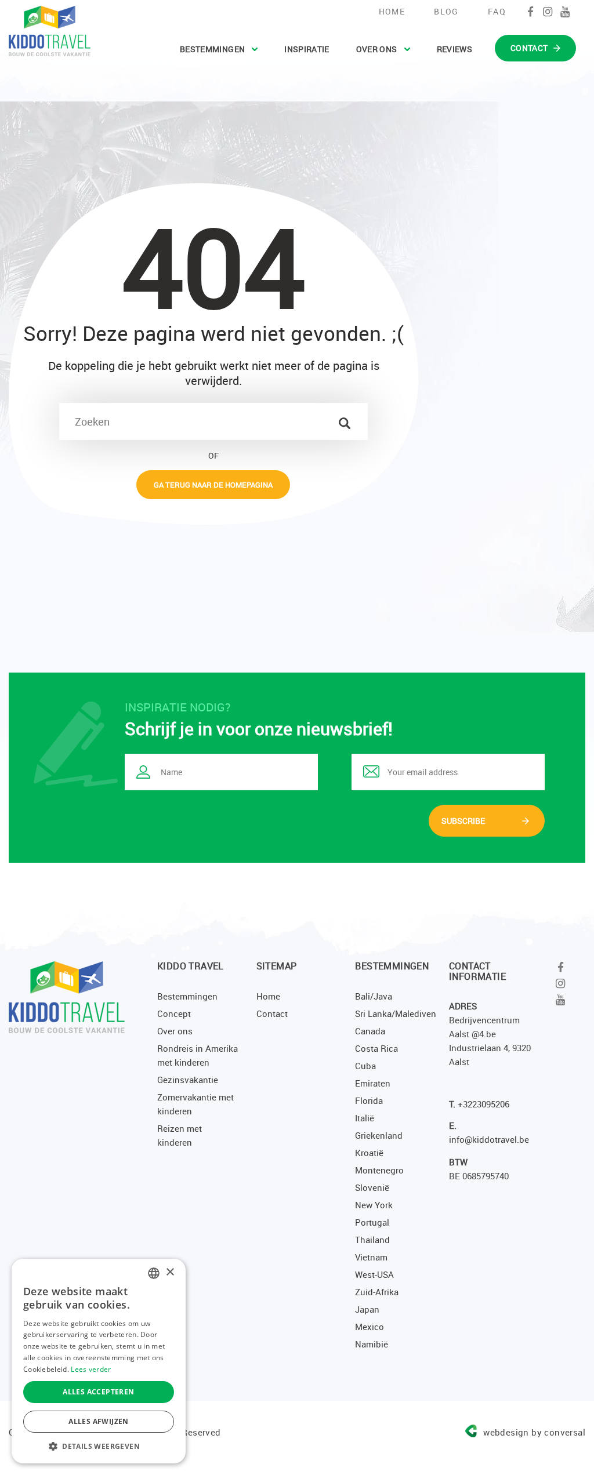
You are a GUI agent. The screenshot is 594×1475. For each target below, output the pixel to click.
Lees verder (91, 1369)
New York (374, 1205)
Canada (370, 1031)
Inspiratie (306, 49)
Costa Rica (376, 1048)
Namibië (371, 1344)
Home (392, 11)
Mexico (369, 1326)
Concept (174, 1013)
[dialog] (99, 1361)
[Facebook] (530, 11)
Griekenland (379, 1135)
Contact (272, 1013)
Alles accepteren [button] (98, 1392)
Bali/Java (373, 996)
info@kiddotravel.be (489, 1139)
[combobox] (154, 1273)
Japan (367, 1309)
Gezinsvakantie (187, 1079)
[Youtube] (565, 11)
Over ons (376, 49)
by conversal (534, 1432)
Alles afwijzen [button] (98, 1421)
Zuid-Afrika (377, 1292)
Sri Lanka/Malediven (395, 1013)
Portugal (372, 1222)
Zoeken (344, 423)
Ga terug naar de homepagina (213, 484)
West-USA (374, 1274)
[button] (98, 1446)
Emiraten (372, 1083)
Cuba (365, 1065)
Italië (364, 1118)
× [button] (169, 1272)
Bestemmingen (212, 49)
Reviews (454, 49)
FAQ (497, 11)
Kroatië (369, 1152)
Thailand (372, 1239)
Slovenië (372, 1187)
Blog (446, 11)
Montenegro (379, 1170)
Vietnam (371, 1257)
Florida (369, 1100)
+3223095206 (483, 1104)
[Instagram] (547, 11)
